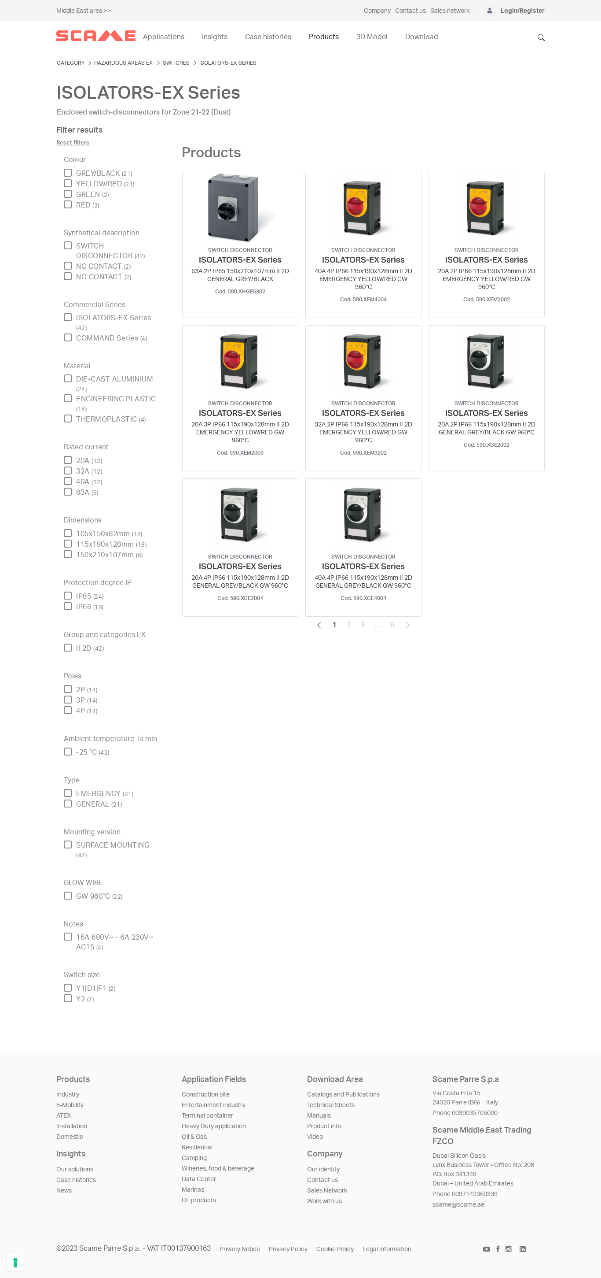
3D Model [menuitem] (372, 37)
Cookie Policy (335, 1249)
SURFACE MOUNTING (112, 850)
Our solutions (74, 1170)
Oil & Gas (194, 1137)
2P (87, 689)
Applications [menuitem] (163, 37)
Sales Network (327, 1191)
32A (89, 471)
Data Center (199, 1179)
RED (87, 205)
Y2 (85, 999)
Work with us (324, 1201)
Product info (324, 1126)
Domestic (69, 1137)
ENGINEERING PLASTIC (116, 404)
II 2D (90, 648)
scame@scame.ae (458, 1205)
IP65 (90, 596)
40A (89, 481)
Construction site (206, 1095)
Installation (71, 1126)
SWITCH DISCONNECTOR (110, 251)
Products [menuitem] (324, 37)
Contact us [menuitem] (410, 11)
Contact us (322, 1180)
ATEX (63, 1116)
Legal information (387, 1249)
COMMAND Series (111, 338)
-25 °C (93, 752)
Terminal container (207, 1116)
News (64, 1191)
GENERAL (99, 804)
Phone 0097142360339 (465, 1194)
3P (87, 700)
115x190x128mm (111, 544)
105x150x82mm (109, 533)
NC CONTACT (103, 266)
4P (87, 711)
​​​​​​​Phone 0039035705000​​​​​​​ (465, 1113)
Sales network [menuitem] (449, 11)
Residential (197, 1148)
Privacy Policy (288, 1249)
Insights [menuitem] (214, 37)
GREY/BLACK (104, 173)
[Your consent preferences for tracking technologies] (15, 1262)
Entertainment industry (214, 1105)
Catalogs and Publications (343, 1095)
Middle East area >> (83, 11)
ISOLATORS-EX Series (113, 323)
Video (315, 1137)
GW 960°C (99, 896)
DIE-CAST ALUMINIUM (114, 384)
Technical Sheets (331, 1105)
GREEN (92, 194)
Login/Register (523, 11)
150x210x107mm (109, 555)
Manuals (319, 1116)
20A (89, 460)
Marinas (193, 1190)
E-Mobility (70, 1105)
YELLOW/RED (105, 184)
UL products (199, 1200)
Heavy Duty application (214, 1126)
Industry (67, 1095)
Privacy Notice (240, 1249)
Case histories (76, 1180)
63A (87, 492)
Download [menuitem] (421, 37)
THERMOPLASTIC (111, 419)
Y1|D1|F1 (95, 988)
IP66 (90, 607)
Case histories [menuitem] (268, 37)
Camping (194, 1158)
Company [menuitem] (377, 11)
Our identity (323, 1170)
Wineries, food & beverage (218, 1169)
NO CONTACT (103, 277)
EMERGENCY (104, 793)
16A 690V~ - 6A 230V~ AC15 (114, 942)
